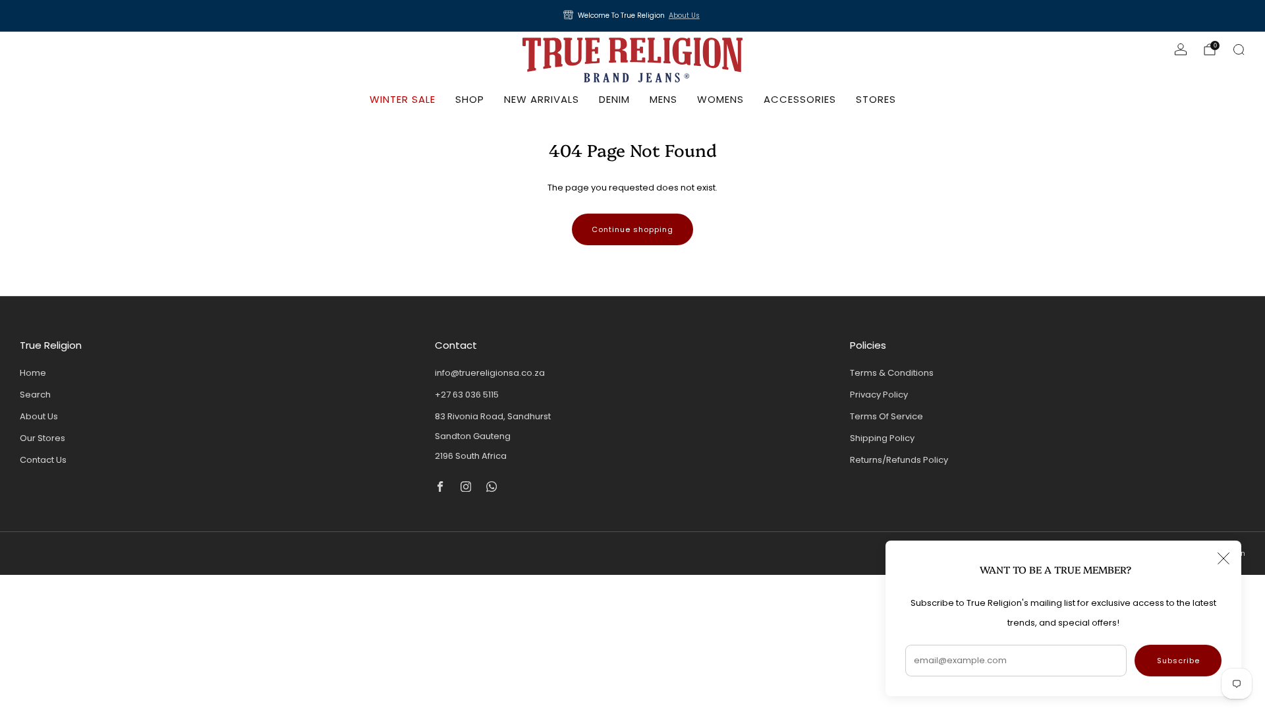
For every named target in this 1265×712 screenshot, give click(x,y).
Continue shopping (632, 229)
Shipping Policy (882, 438)
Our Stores (42, 438)
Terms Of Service (886, 416)
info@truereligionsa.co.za (490, 373)
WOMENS (720, 99)
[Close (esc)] (1223, 558)
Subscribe (1178, 660)
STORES (876, 99)
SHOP (469, 99)
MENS (663, 99)
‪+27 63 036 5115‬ (467, 394)
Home (33, 373)
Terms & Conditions (892, 373)
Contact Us (43, 460)
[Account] (1180, 49)
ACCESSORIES (800, 99)
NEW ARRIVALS (541, 99)
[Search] (1238, 49)
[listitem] (632, 16)
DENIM (614, 99)
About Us (684, 15)
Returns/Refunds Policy (899, 460)
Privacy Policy (879, 394)
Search (35, 394)
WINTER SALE (403, 99)
